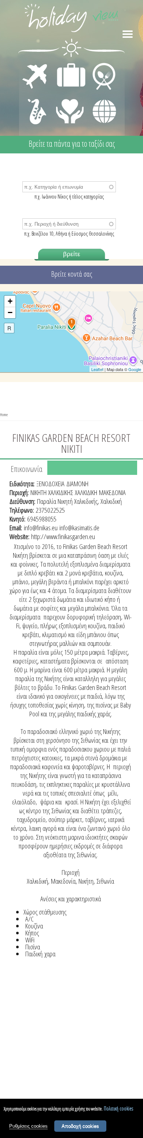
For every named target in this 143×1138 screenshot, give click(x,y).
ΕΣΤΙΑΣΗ (99, 64)
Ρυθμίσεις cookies (28, 1126)
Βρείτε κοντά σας (71, 274)
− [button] (10, 312)
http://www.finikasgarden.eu (63, 536)
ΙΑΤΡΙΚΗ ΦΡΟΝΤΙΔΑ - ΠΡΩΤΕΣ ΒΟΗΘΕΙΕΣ (70, 108)
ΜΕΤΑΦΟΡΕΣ (35, 64)
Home (4, 414)
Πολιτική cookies (118, 1108)
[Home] (71, 19)
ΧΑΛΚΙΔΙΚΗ (86, 492)
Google (134, 369)
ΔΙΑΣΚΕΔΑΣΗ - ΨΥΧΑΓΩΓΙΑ (35, 103)
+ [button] (10, 301)
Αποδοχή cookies (80, 1126)
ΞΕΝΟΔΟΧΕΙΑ (50, 483)
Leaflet (97, 369)
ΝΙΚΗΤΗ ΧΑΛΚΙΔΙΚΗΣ (51, 492)
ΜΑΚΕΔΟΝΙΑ (112, 492)
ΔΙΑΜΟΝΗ (67, 64)
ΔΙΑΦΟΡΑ (100, 97)
